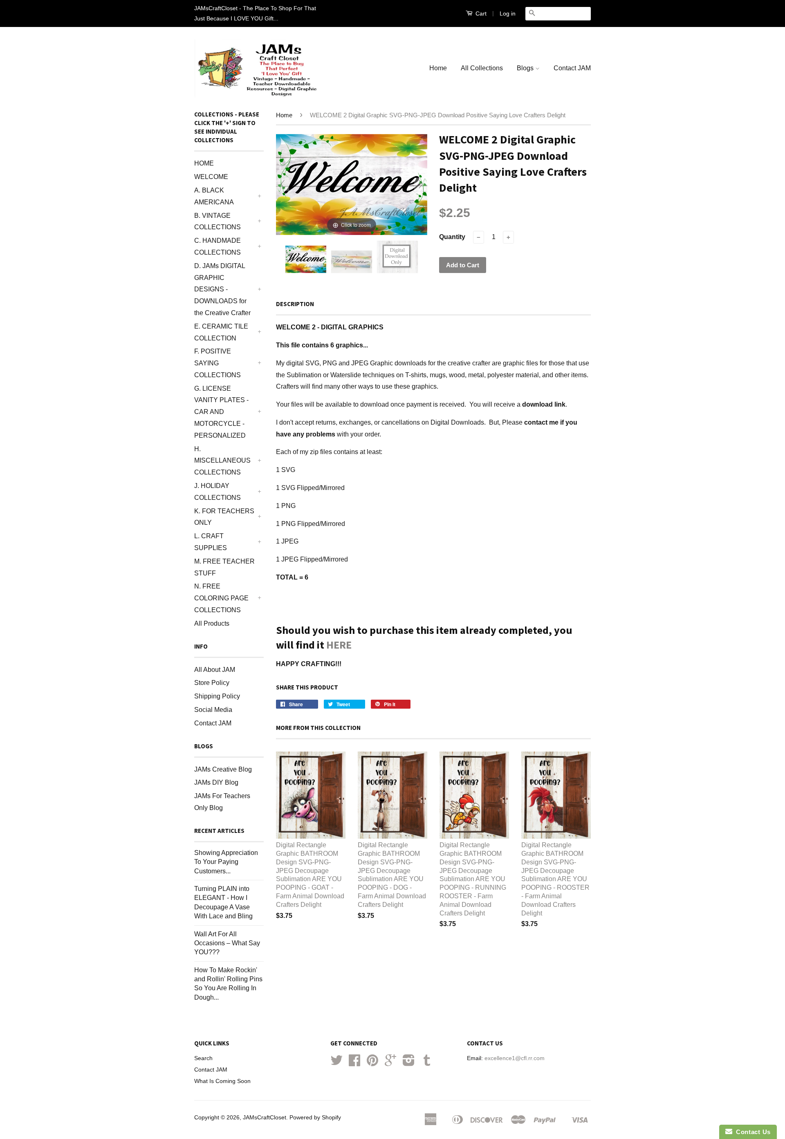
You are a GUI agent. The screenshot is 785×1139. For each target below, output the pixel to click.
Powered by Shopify (315, 1117)
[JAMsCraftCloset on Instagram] (408, 1063)
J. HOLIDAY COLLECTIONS (217, 491)
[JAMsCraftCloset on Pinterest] (372, 1063)
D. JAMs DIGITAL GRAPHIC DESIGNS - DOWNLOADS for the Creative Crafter (222, 289)
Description (295, 304)
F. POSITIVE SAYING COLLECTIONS (217, 363)
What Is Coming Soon (222, 1081)
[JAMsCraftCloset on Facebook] (354, 1063)
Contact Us (751, 1131)
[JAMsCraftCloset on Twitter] (336, 1063)
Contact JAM (572, 68)
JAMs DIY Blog (216, 782)
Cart (480, 13)
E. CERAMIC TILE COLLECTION (221, 332)
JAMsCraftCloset (264, 1117)
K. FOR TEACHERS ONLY (224, 517)
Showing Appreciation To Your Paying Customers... (226, 862)
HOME (204, 163)
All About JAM (214, 669)
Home (438, 68)
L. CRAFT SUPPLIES (210, 542)
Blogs (526, 68)
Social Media (213, 709)
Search (203, 1058)
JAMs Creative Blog (223, 769)
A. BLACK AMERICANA (214, 196)
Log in (508, 13)
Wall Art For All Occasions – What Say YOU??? (227, 943)
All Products (211, 623)
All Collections (482, 68)
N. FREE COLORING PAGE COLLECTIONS (221, 598)
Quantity (452, 236)
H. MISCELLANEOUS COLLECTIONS (222, 460)
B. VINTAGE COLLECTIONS (217, 221)
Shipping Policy (217, 696)
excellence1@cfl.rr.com (514, 1058)
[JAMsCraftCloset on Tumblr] (427, 1063)
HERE (339, 644)
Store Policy (211, 682)
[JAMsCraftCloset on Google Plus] (390, 1063)
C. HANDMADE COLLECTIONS (217, 246)
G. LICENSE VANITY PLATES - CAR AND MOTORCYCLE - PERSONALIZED (221, 412)
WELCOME (211, 176)
